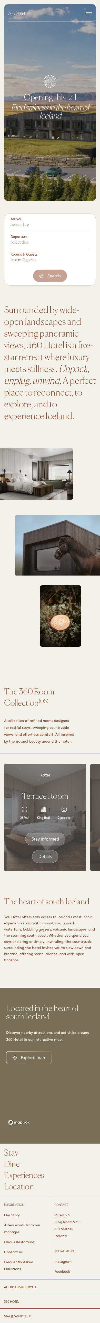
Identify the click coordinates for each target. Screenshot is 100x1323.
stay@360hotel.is (17, 1316)
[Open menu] (89, 14)
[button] (45, 839)
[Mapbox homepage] (19, 1122)
